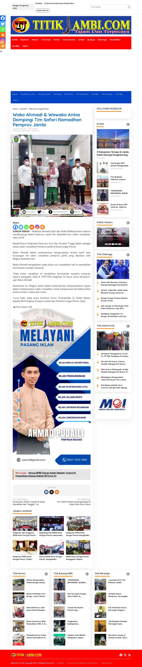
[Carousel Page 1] (106, 244)
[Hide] (1, 51)
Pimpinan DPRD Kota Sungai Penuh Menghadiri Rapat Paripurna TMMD (77, 534)
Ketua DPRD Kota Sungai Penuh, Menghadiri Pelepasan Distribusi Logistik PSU (50, 557)
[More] (42, 227)
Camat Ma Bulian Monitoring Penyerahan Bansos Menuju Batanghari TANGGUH (76, 608)
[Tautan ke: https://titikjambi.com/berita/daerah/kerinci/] (46, 574)
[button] (129, 7)
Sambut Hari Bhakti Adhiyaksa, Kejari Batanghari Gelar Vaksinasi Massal (76, 636)
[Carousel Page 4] (116, 244)
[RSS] (57, 492)
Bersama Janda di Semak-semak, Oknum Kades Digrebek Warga (118, 636)
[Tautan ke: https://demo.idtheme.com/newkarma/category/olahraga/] (128, 255)
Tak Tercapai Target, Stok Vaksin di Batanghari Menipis (77, 595)
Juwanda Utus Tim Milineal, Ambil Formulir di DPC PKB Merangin (117, 581)
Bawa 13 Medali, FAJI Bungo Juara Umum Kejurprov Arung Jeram (35, 595)
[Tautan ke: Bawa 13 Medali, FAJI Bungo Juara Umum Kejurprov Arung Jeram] (18, 598)
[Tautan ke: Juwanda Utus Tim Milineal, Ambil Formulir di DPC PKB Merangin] (100, 584)
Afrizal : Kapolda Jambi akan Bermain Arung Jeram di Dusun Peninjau (114, 291)
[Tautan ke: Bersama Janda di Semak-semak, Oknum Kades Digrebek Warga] (100, 639)
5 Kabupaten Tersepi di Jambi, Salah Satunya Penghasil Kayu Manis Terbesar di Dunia (113, 153)
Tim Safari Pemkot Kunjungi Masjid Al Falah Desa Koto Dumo (74, 502)
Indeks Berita (106, 663)
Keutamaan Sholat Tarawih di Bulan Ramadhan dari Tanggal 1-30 (29, 502)
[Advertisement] (71, 70)
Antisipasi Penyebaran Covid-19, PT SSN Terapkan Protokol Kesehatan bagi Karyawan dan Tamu (114, 355)
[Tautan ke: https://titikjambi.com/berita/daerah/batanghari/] (87, 574)
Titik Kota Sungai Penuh (21, 131)
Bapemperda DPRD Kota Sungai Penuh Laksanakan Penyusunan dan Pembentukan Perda (51, 534)
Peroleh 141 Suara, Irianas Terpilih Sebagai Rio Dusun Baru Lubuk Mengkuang (113, 362)
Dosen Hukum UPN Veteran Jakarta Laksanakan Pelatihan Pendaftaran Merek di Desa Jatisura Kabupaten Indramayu (120, 205)
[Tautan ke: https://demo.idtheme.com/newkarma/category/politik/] (128, 223)
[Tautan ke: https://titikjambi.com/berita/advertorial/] (128, 326)
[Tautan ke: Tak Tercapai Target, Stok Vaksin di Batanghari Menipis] (59, 598)
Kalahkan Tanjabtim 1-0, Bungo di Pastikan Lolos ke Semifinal (113, 315)
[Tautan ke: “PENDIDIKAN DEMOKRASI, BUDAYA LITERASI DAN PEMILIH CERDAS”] (102, 195)
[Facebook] (15, 227)
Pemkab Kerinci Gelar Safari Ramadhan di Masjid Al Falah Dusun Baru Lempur (36, 636)
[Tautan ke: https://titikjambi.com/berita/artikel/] (128, 124)
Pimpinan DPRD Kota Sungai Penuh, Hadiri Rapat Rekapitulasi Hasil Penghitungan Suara (24, 557)
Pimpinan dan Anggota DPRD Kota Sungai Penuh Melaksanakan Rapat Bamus (24, 534)
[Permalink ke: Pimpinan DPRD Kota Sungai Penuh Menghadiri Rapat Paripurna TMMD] (78, 523)
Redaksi (60, 663)
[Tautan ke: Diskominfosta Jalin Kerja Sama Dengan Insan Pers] (18, 612)
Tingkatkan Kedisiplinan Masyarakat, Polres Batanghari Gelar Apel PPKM (77, 622)
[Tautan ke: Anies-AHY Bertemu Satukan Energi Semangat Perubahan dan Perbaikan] (113, 269)
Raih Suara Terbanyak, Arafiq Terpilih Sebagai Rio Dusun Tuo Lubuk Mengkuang (115, 370)
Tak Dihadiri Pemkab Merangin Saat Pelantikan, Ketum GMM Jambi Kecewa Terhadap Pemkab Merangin (117, 622)
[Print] (31, 227)
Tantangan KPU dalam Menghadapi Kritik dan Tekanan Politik (120, 164)
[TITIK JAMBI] (71, 25)
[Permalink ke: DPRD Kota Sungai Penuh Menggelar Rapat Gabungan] (78, 547)
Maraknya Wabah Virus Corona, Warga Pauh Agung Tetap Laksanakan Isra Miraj (114, 386)
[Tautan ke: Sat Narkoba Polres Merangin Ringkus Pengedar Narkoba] (100, 612)
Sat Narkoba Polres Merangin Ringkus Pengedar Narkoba (117, 608)
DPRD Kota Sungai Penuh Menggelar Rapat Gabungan (77, 557)
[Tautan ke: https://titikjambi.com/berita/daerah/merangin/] (128, 574)
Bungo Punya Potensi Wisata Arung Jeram (114, 299)
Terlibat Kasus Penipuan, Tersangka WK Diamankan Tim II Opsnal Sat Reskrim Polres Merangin (117, 595)
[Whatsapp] (26, 227)
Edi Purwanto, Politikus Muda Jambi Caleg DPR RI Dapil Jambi (112, 234)
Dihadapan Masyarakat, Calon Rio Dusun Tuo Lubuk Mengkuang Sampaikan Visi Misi (113, 378)
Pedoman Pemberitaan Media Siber (82, 663)
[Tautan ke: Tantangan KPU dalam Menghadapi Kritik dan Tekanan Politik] (102, 167)
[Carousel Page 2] (109, 244)
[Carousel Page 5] (119, 244)
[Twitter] (20, 227)
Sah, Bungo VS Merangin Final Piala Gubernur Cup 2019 (114, 307)
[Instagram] (37, 227)
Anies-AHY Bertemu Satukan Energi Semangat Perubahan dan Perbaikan (114, 283)
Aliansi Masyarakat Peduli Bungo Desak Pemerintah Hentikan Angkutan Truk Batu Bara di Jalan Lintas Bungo (36, 581)
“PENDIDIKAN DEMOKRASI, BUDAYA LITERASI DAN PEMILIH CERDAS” (120, 192)
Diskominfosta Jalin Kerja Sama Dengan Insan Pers (35, 608)
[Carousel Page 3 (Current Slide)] (113, 244)
